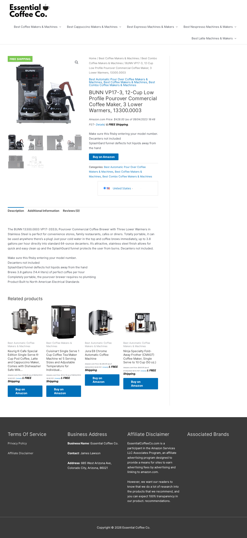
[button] (76, 62)
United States (122, 188)
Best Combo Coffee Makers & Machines (122, 83)
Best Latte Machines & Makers (212, 38)
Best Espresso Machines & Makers (150, 27)
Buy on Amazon (104, 157)
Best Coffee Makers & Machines (36, 27)
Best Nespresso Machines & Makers (208, 27)
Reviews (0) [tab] (71, 211)
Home (92, 58)
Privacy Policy (17, 443)
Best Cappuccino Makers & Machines (92, 27)
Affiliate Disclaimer (20, 453)
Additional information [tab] (43, 211)
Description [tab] (16, 211)
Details (100, 124)
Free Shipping (20, 59)
